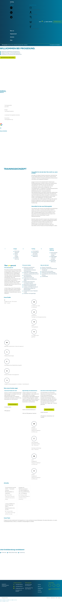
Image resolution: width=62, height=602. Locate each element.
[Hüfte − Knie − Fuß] (30, 17)
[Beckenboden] (30, 22)
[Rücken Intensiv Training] (30, 8)
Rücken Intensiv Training (34, 9)
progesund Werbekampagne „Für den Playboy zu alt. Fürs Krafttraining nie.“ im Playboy (24, 490)
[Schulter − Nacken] (30, 12)
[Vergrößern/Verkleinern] (2, 600)
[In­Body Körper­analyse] (30, 27)
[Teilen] (10, 600)
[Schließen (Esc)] (14, 600)
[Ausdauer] (11, 12)
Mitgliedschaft (40, 588)
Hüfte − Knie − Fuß (33, 19)
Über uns (39, 586)
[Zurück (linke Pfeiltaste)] (2, 601)
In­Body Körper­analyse (34, 28)
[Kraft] (11, 8)
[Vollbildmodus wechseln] (6, 600)
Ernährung (12, 19)
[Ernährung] (11, 17)
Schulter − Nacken (33, 14)
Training (39, 584)
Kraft (11, 9)
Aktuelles (39, 590)
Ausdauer (12, 14)
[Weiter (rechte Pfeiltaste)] (6, 601)
